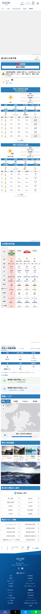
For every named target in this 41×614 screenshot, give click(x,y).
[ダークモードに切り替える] (28, 3)
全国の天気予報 (16, 8)
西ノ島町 (11, 498)
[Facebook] (22, 568)
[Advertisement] (20, 33)
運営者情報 (30, 595)
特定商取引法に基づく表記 (30, 603)
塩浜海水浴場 (30, 540)
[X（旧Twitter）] (19, 568)
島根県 (25, 8)
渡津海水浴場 (30, 532)
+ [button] (3, 406)
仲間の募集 (10, 603)
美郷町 (30, 514)
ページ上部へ (36, 548)
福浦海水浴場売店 (30, 536)
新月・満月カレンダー (30, 586)
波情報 (10, 595)
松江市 (30, 502)
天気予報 (10, 583)
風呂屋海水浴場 (30, 524)
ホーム (3, 8)
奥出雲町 (30, 510)
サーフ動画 (10, 600)
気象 (8, 8)
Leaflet (18, 431)
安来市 (10, 506)
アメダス (30, 581)
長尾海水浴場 (10, 536)
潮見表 (10, 578)
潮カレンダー (10, 581)
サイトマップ (30, 598)
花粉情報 (30, 578)
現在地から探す (22, 493)
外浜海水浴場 (10, 532)
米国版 (30, 605)
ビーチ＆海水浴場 (10, 598)
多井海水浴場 (30, 528)
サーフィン (10, 593)
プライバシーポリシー (30, 600)
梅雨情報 (30, 575)
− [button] (3, 408)
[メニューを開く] (38, 3)
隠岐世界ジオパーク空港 (11, 540)
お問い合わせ (30, 593)
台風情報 (10, 586)
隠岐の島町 (10, 502)
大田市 (10, 514)
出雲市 (30, 506)
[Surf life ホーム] (6, 3)
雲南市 (10, 510)
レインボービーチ (10, 524)
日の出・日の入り (30, 583)
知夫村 (30, 498)
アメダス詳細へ (4, 375)
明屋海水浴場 (10, 528)
